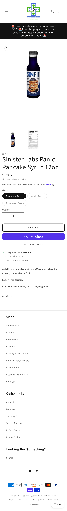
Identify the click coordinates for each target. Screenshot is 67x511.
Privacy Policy (13, 437)
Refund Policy (13, 430)
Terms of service (23, 500)
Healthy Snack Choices (17, 353)
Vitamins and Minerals (17, 374)
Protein (10, 332)
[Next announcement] (61, 30)
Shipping (5, 179)
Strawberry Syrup (16, 203)
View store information (17, 260)
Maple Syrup (39, 196)
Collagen (10, 381)
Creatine (10, 346)
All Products (12, 325)
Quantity (6, 210)
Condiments (12, 339)
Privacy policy (39, 500)
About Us (11, 402)
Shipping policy (35, 504)
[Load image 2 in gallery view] (33, 139)
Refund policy (53, 500)
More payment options (33, 244)
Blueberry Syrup (14, 196)
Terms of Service (14, 423)
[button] (6, 11)
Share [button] (9, 295)
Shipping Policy (14, 416)
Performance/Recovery (17, 360)
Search (9, 457)
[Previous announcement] (5, 30)
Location (10, 409)
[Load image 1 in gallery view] (12, 139)
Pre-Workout (12, 367)
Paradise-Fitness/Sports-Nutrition (32, 496)
